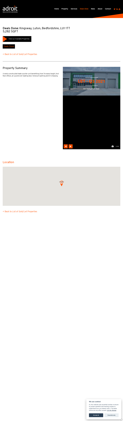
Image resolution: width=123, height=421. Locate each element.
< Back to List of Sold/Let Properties (20, 54)
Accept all (96, 415)
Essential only (111, 415)
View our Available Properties (19, 39)
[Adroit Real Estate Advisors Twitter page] (114, 9)
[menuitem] (56, 9)
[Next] (71, 146)
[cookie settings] (121, 419)
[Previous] (66, 146)
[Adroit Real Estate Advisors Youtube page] (119, 9)
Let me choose (111, 410)
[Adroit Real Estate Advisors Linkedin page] (117, 9)
